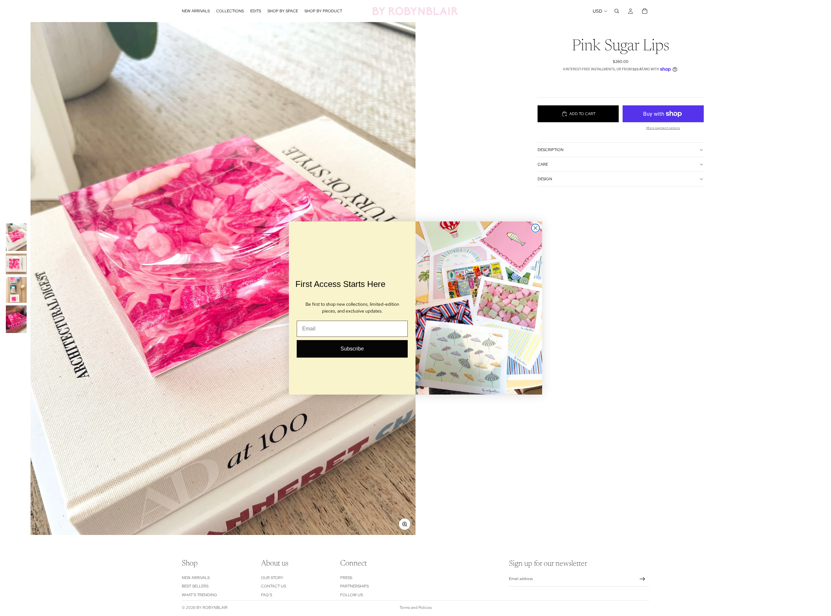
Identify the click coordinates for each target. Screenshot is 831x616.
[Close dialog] (535, 228)
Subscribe (352, 348)
